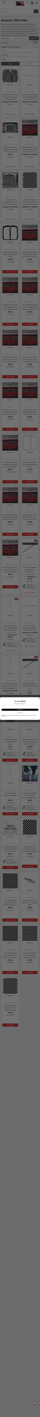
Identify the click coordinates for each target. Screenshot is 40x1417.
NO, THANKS (20, 712)
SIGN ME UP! (20, 709)
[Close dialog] (39, 698)
